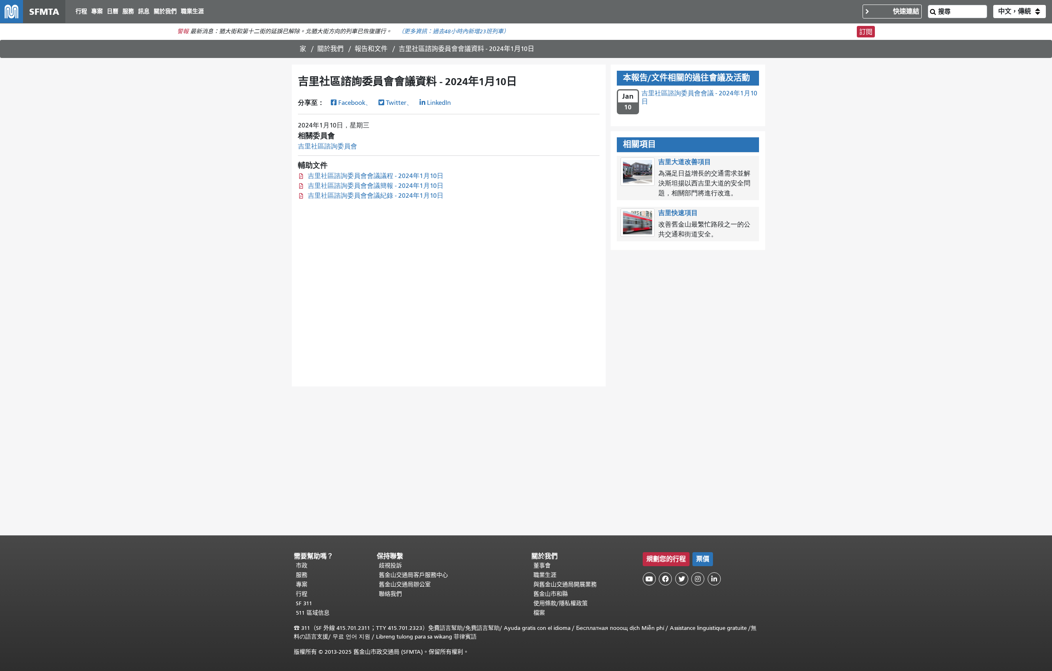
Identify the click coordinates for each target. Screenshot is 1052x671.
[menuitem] (81, 12)
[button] (1019, 11)
